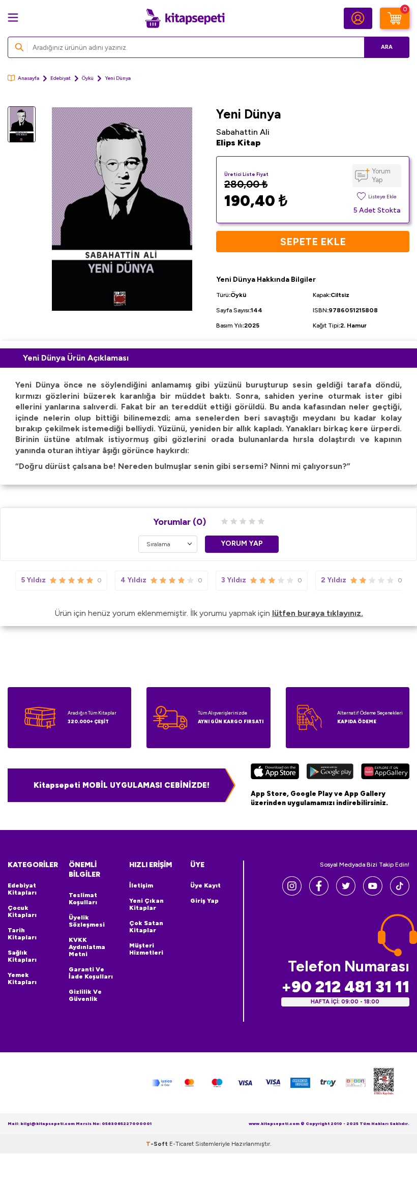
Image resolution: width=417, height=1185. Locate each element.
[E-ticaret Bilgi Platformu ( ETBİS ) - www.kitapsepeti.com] (383, 1083)
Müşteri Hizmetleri (146, 949)
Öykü (88, 78)
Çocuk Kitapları (22, 911)
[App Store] (275, 772)
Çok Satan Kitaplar (146, 927)
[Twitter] (345, 893)
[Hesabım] (358, 18)
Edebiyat (60, 78)
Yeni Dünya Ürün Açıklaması (76, 358)
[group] (122, 208)
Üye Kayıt (205, 885)
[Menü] (13, 17)
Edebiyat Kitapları (22, 889)
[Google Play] (330, 772)
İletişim (141, 885)
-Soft (157, 1143)
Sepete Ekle (313, 241)
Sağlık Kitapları (22, 956)
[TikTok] (399, 893)
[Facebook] (319, 893)
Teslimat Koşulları (83, 899)
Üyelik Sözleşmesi (87, 921)
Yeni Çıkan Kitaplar (146, 904)
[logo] (184, 18)
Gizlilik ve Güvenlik (85, 995)
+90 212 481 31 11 (345, 986)
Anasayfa (28, 78)
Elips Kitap (238, 142)
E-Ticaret (181, 1143)
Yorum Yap (381, 175)
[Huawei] (385, 772)
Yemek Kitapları (22, 978)
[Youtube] (372, 893)
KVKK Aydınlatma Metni (87, 947)
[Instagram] (292, 893)
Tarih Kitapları (22, 934)
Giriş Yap (204, 900)
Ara (387, 47)
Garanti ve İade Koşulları (91, 973)
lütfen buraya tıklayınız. (317, 613)
